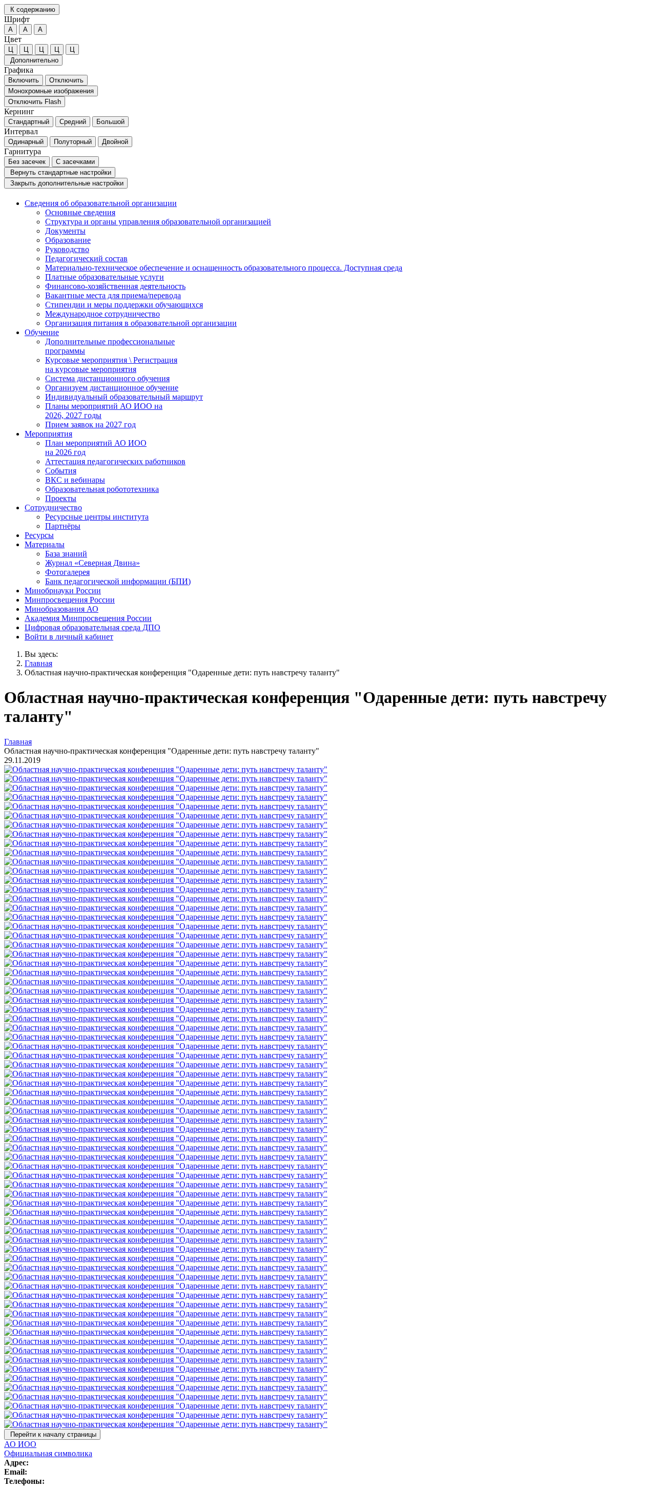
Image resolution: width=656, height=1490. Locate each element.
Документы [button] (65, 230)
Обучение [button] (42, 332)
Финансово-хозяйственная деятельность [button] (115, 286)
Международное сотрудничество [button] (102, 313)
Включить (23, 80)
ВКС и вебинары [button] (75, 479)
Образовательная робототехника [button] (102, 489)
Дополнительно (33, 60)
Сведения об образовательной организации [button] (101, 203)
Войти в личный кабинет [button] (69, 636)
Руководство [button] (67, 249)
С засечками (75, 161)
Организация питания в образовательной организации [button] (141, 323)
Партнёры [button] (62, 526)
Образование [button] (68, 240)
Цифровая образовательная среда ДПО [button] (92, 627)
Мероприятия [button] (48, 433)
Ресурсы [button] (39, 535)
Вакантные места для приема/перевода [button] (113, 295)
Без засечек (27, 161)
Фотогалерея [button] (67, 572)
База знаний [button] (66, 553)
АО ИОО (20, 1444)
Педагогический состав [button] (86, 258)
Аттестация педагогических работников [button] (115, 461)
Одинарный (26, 142)
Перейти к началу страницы (52, 1434)
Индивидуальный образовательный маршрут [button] (124, 396)
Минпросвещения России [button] (70, 599)
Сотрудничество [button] (53, 507)
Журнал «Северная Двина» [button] (92, 562)
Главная (38, 663)
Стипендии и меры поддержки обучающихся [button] (124, 304)
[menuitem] (338, 263)
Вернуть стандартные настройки (59, 172)
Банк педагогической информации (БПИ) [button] (118, 581)
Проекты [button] (60, 498)
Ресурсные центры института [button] (97, 516)
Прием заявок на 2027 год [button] (90, 424)
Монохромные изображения (51, 91)
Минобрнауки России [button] (63, 590)
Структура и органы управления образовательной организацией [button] (158, 221)
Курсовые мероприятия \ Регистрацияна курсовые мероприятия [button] (111, 365)
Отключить (66, 80)
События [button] (60, 470)
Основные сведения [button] (80, 212)
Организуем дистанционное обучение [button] (111, 387)
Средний (72, 122)
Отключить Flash (34, 102)
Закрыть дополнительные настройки (66, 183)
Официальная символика (48, 1453)
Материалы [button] (45, 544)
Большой (110, 122)
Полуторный (73, 142)
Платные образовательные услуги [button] (104, 277)
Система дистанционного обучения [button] (107, 378)
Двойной (115, 142)
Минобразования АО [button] (61, 609)
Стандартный (28, 122)
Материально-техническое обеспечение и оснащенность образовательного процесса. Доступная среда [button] (223, 267)
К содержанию (31, 9)
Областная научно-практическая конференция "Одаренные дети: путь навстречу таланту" (182, 672)
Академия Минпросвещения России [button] (88, 618)
